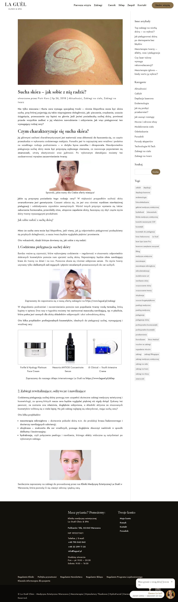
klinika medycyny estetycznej (147, 217)
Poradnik (139, 136)
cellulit (138, 187)
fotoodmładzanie (142, 202)
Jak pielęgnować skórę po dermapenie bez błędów (146, 40)
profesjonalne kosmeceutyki (146, 325)
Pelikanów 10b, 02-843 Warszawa (84, 527)
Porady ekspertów (144, 141)
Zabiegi (98, 5)
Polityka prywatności (47, 577)
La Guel (155, 236)
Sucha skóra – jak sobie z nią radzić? (52, 92)
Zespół (131, 5)
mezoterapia (140, 261)
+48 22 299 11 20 (77, 546)
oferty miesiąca (86, 192)
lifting (138, 251)
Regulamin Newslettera (71, 577)
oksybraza (25, 428)
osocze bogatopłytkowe (145, 300)
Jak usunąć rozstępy (144, 117)
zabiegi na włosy (142, 374)
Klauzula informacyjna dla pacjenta (34, 580)
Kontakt (142, 5)
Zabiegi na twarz (143, 156)
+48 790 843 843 (76, 542)
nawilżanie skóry (142, 281)
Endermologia (142, 103)
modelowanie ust (142, 276)
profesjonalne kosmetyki (145, 330)
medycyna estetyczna (144, 256)
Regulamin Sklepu (94, 577)
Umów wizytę (162, 5)
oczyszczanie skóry (143, 285)
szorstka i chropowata (92, 145)
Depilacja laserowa (144, 98)
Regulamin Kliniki (26, 577)
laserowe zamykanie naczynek (147, 246)
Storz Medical (153, 339)
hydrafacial (140, 212)
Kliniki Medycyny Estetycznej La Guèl (100, 484)
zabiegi (138, 354)
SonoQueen (140, 339)
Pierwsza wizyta (82, 5)
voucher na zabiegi (143, 344)
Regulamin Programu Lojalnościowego (125, 577)
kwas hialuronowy (142, 236)
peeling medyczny (143, 310)
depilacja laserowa (143, 192)
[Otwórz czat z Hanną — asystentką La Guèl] (170, 594)
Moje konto (125, 518)
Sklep (122, 5)
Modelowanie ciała (144, 126)
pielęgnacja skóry (142, 320)
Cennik (112, 5)
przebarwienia (141, 334)
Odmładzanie (141, 131)
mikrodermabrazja (142, 271)
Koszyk (123, 522)
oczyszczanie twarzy (144, 290)
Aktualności (75, 98)
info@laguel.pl (75, 551)
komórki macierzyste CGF (145, 222)
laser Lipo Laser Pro (143, 241)
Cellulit (138, 93)
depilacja (147, 187)
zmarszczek (24, 152)
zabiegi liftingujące (151, 354)
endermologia (141, 197)
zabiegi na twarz (142, 369)
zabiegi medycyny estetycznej (147, 359)
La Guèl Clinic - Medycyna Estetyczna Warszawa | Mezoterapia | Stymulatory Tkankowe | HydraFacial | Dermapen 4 (77, 594)
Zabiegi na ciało (93, 98)
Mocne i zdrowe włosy (146, 121)
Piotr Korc (44, 98)
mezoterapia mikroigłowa (33, 420)
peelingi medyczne (143, 305)
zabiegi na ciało (142, 364)
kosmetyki (139, 227)
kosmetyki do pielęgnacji (145, 232)
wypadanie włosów (143, 349)
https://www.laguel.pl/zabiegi (100, 301)
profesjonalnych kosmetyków (57, 320)
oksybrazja (140, 295)
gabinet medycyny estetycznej (147, 207)
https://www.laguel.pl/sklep (100, 378)
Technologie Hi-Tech (145, 146)
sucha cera (33, 230)
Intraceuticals (152, 212)
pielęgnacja (140, 315)
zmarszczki (140, 379)
